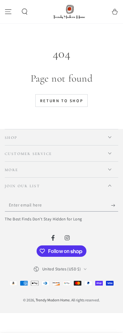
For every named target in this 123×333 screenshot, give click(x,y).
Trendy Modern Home (53, 300)
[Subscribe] (114, 205)
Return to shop (61, 100)
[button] (24, 12)
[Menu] (8, 12)
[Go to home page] (69, 12)
